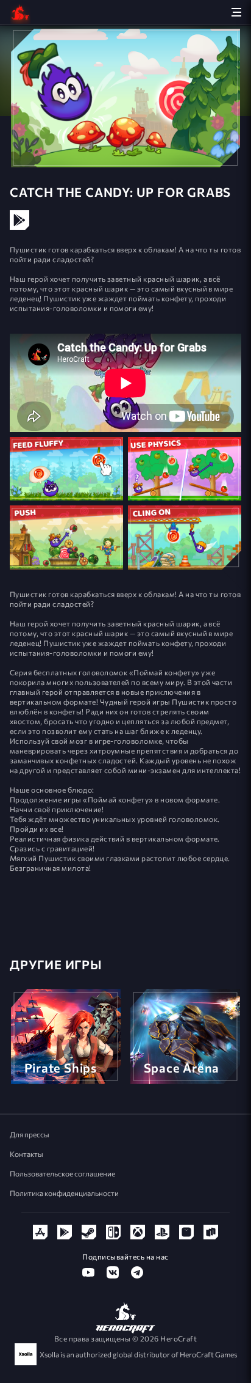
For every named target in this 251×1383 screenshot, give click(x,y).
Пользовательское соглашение (62, 1173)
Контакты (26, 1154)
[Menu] (236, 12)
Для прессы (29, 1134)
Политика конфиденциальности (64, 1193)
